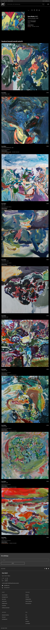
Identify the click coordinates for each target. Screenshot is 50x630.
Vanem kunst (4, 601)
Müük (26, 617)
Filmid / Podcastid (28, 601)
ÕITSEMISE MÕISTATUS (4, 487)
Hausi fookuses (4, 594)
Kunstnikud (4, 605)
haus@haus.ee (6, 585)
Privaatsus (27, 621)
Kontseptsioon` (5, 619)
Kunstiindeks (27, 623)
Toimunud (27, 597)
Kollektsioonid (4, 603)
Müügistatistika (28, 599)
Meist (26, 619)
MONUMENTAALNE (4, 209)
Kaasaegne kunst (5, 597)
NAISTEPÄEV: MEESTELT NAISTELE (6, 265)
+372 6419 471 (7, 587)
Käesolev (27, 594)
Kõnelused (3, 153)
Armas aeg (29, 26)
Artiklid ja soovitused (5, 607)
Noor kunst (4, 599)
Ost (26, 614)
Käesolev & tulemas (5, 614)
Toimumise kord (28, 603)
